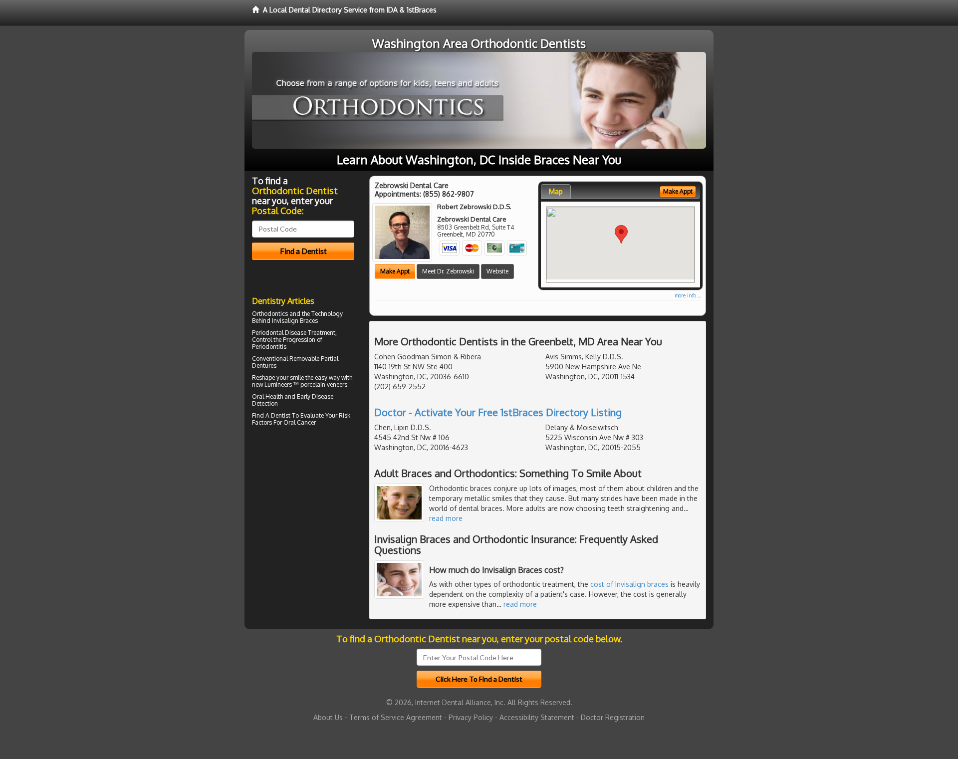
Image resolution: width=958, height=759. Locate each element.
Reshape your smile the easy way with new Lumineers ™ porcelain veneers (302, 381)
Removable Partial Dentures (295, 362)
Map (556, 191)
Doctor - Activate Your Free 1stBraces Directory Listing (498, 412)
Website (497, 271)
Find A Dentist (271, 415)
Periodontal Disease (279, 332)
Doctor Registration (613, 717)
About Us (328, 717)
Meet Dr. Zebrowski (448, 271)
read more (446, 518)
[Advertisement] (303, 516)
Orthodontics (270, 313)
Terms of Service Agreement (395, 717)
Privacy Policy (471, 717)
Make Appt (395, 271)
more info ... (688, 295)
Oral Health (267, 396)
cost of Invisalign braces (629, 584)
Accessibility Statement (536, 717)
